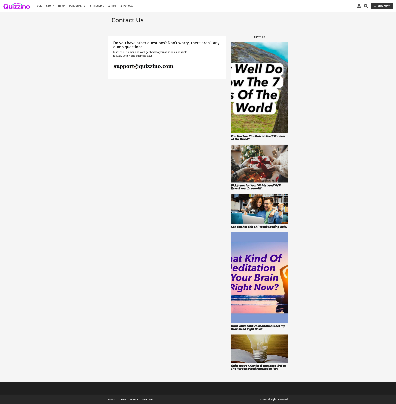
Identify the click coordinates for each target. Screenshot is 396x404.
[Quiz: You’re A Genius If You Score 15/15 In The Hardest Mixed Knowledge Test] (259, 348)
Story (50, 6)
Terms (124, 399)
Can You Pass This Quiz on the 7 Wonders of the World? (258, 137)
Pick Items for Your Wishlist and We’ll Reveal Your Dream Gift (255, 187)
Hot (114, 6)
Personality (77, 6)
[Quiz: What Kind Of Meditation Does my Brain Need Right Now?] (259, 277)
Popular (128, 6)
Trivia (61, 6)
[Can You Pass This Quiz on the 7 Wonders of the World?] (259, 87)
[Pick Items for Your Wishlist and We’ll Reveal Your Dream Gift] (259, 163)
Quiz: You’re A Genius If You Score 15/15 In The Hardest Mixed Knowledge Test (258, 367)
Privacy (134, 399)
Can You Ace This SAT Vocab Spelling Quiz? (259, 227)
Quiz (39, 6)
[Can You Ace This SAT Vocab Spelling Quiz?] (259, 209)
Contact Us (147, 399)
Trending (98, 6)
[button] (359, 6)
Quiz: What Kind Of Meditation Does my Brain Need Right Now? (258, 327)
